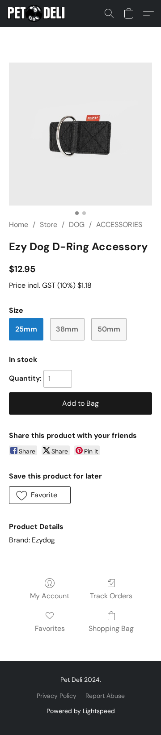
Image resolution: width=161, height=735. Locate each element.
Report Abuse (105, 696)
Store (48, 224)
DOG (77, 224)
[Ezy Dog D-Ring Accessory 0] (80, 134)
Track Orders (111, 596)
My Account (49, 596)
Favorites (50, 628)
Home (18, 224)
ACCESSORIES (119, 224)
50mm (108, 329)
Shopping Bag (111, 628)
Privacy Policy (56, 696)
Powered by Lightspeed (81, 711)
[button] (37, 13)
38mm (67, 329)
